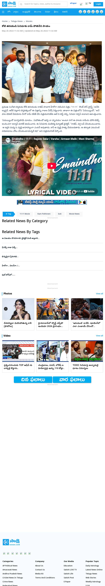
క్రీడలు (56, 12)
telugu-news (17, 21)
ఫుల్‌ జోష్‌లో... (50, 275)
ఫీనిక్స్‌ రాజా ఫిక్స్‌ (52, 247)
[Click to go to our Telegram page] (25, 553)
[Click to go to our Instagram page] (93, 11)
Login (98, 4)
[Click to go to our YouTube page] (97, 11)
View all (99, 294)
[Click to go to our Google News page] (101, 11)
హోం (9, 12)
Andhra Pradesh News (12, 574)
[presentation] (6, 309)
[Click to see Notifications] (81, 4)
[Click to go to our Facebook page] (80, 11)
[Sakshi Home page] (9, 4)
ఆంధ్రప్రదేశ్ (26, 12)
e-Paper (67, 582)
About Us (39, 566)
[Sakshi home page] (11, 542)
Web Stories (91, 578)
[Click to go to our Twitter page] (88, 11)
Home (5, 21)
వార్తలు (15, 12)
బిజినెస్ (65, 12)
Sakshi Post (69, 578)
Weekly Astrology (93, 582)
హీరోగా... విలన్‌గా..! (49, 266)
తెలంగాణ (37, 12)
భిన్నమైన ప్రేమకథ (50, 256)
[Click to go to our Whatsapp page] (84, 11)
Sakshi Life (68, 574)
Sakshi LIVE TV (70, 570)
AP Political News (10, 566)
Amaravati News (10, 570)
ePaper (73, 3)
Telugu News (91, 574)
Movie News (74, 214)
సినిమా (47, 12)
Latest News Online (94, 570)
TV (89, 3)
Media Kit (39, 574)
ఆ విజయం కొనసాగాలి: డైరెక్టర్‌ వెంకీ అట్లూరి (51, 238)
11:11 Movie (25, 214)
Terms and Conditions (45, 578)
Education (68, 566)
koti (59, 214)
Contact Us (40, 570)
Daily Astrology (92, 566)
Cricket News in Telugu (13, 578)
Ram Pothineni (44, 214)
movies (29, 21)
